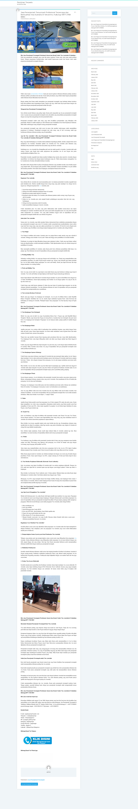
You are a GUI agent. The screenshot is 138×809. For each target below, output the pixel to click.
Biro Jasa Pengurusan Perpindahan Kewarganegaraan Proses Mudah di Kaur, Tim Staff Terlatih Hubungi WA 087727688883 (104, 38)
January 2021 (94, 91)
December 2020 (95, 93)
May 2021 (93, 80)
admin (49, 772)
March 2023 (94, 72)
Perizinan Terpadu (25, 2)
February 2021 (94, 88)
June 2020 (93, 107)
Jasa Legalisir (94, 132)
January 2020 (94, 120)
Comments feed (95, 164)
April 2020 (93, 112)
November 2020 (95, 96)
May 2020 (93, 110)
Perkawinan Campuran (96, 142)
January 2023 (94, 77)
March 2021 (94, 85)
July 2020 (93, 104)
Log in (92, 159)
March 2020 (94, 115)
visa (40, 185)
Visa (92, 148)
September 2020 (95, 101)
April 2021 (93, 82)
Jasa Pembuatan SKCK (96, 134)
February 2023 (94, 74)
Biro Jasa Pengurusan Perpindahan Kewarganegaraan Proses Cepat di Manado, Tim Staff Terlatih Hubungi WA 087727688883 (104, 32)
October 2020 (94, 99)
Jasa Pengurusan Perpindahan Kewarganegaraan (103, 140)
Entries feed (94, 162)
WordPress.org (94, 167)
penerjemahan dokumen (37, 94)
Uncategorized (94, 145)
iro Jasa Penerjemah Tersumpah (29, 784)
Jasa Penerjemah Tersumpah (36, 780)
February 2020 (94, 118)
